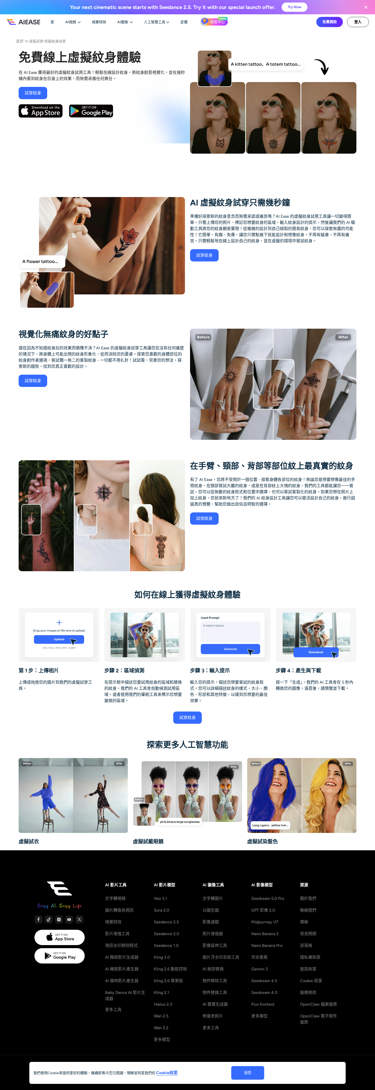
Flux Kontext (262, 1004)
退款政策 (308, 969)
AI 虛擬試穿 (34, 41)
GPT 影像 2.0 (263, 910)
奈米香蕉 (259, 957)
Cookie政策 (167, 1072)
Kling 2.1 (161, 992)
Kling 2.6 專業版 (168, 980)
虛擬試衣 (29, 842)
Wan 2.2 (161, 1027)
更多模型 (162, 1039)
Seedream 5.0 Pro (267, 898)
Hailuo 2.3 (163, 1004)
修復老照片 (213, 1016)
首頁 (19, 41)
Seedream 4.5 (264, 980)
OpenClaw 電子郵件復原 (318, 1019)
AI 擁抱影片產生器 (122, 969)
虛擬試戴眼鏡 (148, 842)
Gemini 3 (259, 969)
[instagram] (59, 919)
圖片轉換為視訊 (119, 910)
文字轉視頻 (115, 898)
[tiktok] (49, 919)
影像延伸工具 (215, 945)
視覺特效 (113, 922)
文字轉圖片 (213, 898)
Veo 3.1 (160, 898)
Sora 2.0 (161, 910)
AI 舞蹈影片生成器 (122, 957)
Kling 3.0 (162, 957)
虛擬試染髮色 (262, 842)
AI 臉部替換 (213, 969)
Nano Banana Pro (266, 945)
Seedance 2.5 (166, 922)
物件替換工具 (215, 992)
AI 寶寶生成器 (215, 1004)
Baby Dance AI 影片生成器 (125, 995)
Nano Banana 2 (265, 933)
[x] (79, 919)
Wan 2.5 (161, 1016)
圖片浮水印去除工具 (221, 957)
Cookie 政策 (311, 980)
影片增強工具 (117, 933)
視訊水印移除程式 (121, 945)
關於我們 (308, 898)
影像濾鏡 (211, 922)
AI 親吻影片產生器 (122, 980)
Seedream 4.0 (264, 992)
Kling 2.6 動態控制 (170, 969)
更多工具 (113, 1009)
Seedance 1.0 (166, 945)
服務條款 (308, 992)
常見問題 (308, 933)
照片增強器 (213, 933)
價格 (304, 922)
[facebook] (38, 919)
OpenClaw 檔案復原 (318, 1004)
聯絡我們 (308, 910)
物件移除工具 (215, 980)
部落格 (306, 945)
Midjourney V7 (264, 922)
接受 (247, 1073)
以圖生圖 (211, 910)
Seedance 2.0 (166, 933)
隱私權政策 (310, 957)
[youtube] (69, 919)
